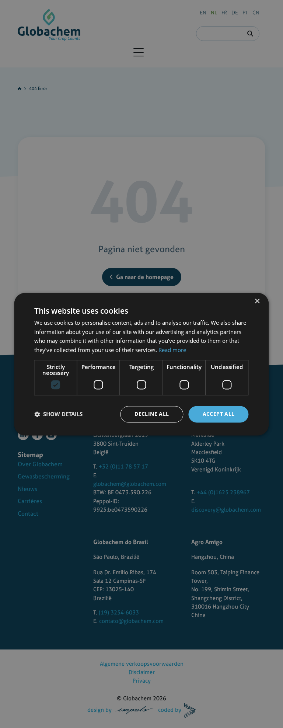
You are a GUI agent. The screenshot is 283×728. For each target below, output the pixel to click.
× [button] (257, 301)
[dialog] (141, 364)
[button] (58, 414)
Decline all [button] (151, 413)
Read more (172, 350)
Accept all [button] (219, 413)
